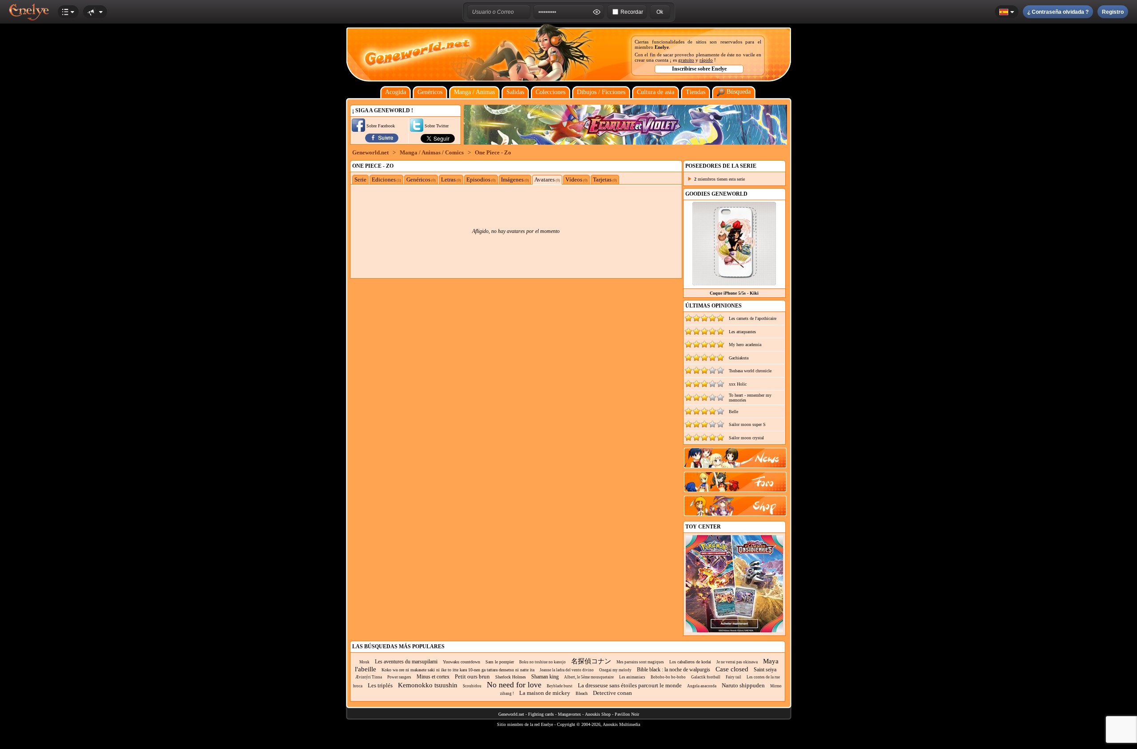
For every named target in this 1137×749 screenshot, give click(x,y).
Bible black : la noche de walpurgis (673, 669)
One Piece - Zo (493, 152)
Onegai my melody (615, 670)
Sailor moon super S (747, 424)
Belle (733, 411)
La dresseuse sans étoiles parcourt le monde (630, 685)
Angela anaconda (701, 686)
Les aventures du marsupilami (406, 661)
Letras (451, 179)
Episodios (481, 179)
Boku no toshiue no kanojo (542, 662)
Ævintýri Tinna (368, 677)
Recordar (631, 12)
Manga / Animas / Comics (432, 152)
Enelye (662, 47)
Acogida (395, 92)
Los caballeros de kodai (690, 661)
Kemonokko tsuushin (427, 685)
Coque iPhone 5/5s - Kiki (734, 293)
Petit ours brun (472, 676)
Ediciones (386, 179)
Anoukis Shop (598, 714)
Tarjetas (605, 179)
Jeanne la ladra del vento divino (567, 670)
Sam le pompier (499, 661)
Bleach (582, 693)
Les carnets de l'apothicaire (752, 318)
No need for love (514, 684)
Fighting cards (541, 714)
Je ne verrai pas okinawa (737, 662)
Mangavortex (569, 714)
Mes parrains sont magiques (640, 662)
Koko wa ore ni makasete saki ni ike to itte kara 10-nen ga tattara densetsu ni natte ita (458, 669)
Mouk (364, 662)
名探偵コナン (591, 661)
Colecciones (550, 92)
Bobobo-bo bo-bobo (668, 677)
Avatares (547, 179)
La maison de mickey (544, 693)
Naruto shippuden (743, 685)
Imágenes (515, 179)
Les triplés (380, 685)
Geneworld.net (370, 152)
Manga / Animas (474, 92)
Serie (360, 179)
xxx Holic (738, 384)
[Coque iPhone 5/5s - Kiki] (734, 283)
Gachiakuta (738, 357)
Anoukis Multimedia (621, 724)
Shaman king (545, 677)
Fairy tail (733, 677)
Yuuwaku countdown (461, 661)
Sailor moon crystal (746, 437)
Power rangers (399, 677)
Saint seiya (765, 669)
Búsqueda (738, 91)
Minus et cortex (433, 677)
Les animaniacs (632, 677)
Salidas (515, 92)
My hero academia (745, 344)
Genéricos (429, 92)
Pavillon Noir (627, 714)
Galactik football (705, 677)
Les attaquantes (742, 331)
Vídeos (576, 179)
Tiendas (695, 92)
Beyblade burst (559, 686)
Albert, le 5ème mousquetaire (589, 677)
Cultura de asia (655, 92)
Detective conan (612, 693)
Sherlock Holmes (510, 676)
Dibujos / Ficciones (601, 92)
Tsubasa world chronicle (750, 370)
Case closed (732, 669)
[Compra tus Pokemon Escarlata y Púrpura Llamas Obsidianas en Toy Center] (734, 630)
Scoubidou (472, 686)
